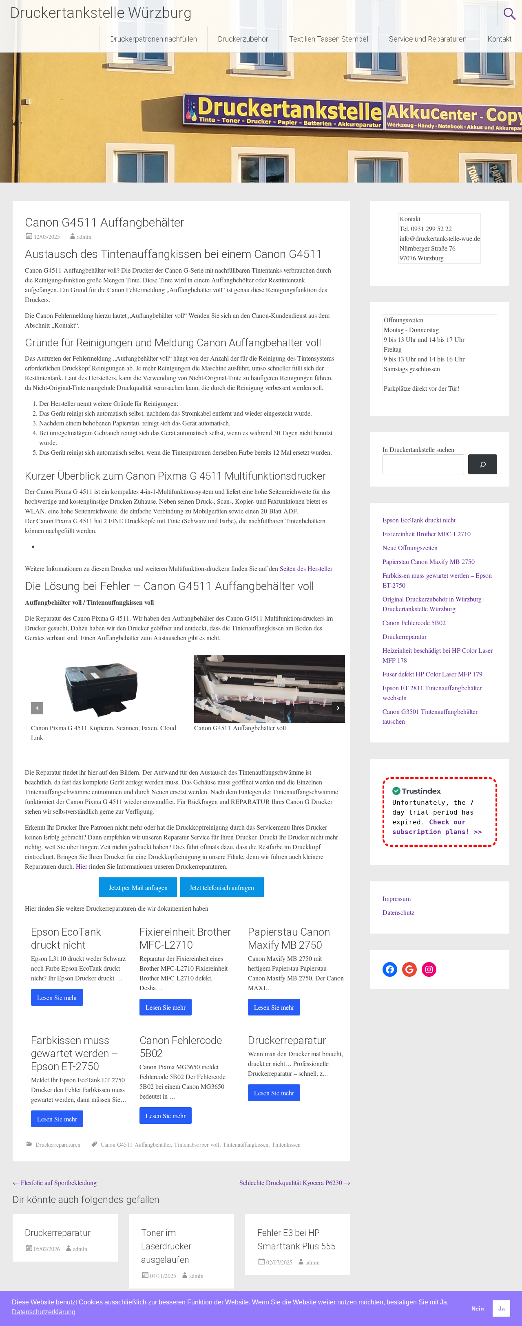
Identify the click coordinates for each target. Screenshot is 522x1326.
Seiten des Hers (300, 568)
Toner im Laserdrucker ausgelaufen (166, 1246)
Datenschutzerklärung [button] (43, 1311)
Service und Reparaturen (428, 39)
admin (84, 236)
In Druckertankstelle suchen (418, 449)
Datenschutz (398, 912)
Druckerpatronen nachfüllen (153, 39)
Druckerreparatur (287, 1040)
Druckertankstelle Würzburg (101, 13)
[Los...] (482, 464)
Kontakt (499, 39)
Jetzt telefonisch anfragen (222, 887)
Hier (81, 866)
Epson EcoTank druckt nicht (419, 519)
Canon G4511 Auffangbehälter (136, 1144)
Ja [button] (501, 1308)
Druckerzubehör (243, 39)
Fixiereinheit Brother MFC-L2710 (427, 533)
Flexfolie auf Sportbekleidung (55, 1182)
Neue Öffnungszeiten (410, 547)
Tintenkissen (286, 1144)
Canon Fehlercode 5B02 (414, 622)
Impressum (397, 898)
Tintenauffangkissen (245, 1144)
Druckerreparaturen (57, 1144)
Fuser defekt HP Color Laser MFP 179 (432, 674)
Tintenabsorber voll (196, 1144)
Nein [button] (477, 1308)
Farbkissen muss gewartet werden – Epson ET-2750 (74, 1053)
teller (326, 568)
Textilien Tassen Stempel (328, 39)
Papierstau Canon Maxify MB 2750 (429, 561)
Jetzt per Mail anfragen (138, 887)
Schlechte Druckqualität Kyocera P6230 (294, 1182)
